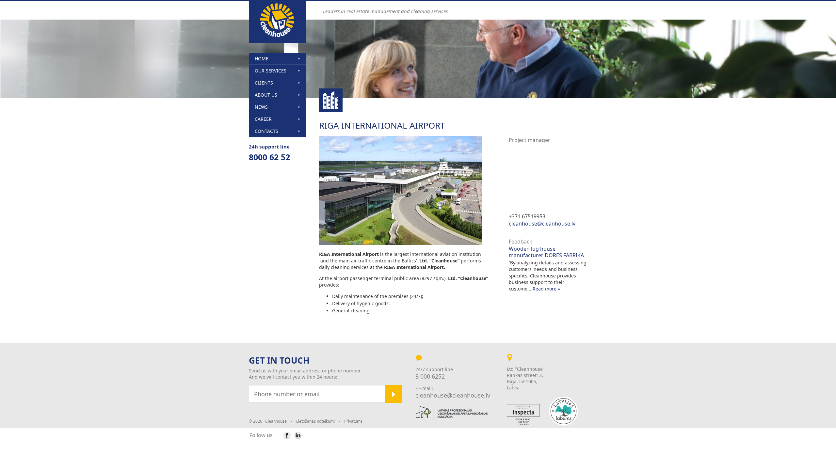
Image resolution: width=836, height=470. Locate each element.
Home (261, 58)
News (261, 107)
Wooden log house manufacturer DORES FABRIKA (546, 252)
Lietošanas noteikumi (315, 421)
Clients (264, 83)
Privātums (353, 421)
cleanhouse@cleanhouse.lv (542, 223)
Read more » (546, 289)
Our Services (270, 71)
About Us (266, 95)
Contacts (266, 131)
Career (263, 119)
